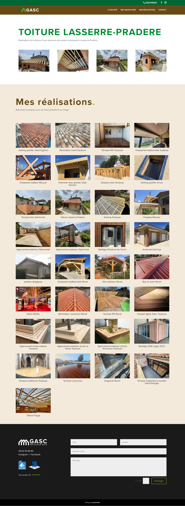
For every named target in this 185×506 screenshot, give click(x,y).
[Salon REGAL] (33, 299)
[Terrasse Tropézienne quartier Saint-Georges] (151, 365)
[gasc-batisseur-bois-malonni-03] (112, 72)
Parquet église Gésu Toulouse (151, 314)
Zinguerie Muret (112, 380)
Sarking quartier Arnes (152, 182)
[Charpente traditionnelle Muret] (72, 266)
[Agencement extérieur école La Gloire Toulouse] (72, 331)
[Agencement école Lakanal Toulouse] (33, 331)
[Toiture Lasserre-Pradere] (72, 202)
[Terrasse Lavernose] (72, 365)
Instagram (23, 454)
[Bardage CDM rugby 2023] (151, 331)
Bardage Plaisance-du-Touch (112, 249)
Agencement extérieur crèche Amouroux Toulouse (112, 347)
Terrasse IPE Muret (112, 314)
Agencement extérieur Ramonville (33, 249)
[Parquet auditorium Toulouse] (33, 365)
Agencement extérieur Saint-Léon (72, 249)
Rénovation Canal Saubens (73, 150)
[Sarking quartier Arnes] (151, 167)
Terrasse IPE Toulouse (112, 150)
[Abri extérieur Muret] (112, 266)
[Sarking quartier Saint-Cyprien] (33, 135)
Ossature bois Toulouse (112, 182)
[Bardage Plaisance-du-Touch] (112, 234)
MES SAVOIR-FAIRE (128, 10)
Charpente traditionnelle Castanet (151, 150)
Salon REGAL (33, 314)
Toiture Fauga (33, 415)
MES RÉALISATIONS (147, 10)
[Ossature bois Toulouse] (112, 167)
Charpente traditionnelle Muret (73, 281)
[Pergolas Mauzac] (151, 202)
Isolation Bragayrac (33, 281)
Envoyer (159, 481)
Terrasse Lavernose (72, 380)
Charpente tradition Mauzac (33, 182)
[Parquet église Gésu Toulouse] (151, 299)
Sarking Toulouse (112, 217)
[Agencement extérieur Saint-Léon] (72, 234)
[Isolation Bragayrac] (33, 266)
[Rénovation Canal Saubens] (72, 135)
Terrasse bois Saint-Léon (33, 217)
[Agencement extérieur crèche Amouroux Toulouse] (112, 331)
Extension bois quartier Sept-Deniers (73, 183)
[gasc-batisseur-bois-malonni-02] (73, 72)
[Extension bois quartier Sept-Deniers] (72, 167)
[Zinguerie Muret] (112, 365)
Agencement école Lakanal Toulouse (33, 347)
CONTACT (162, 10)
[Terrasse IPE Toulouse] (112, 135)
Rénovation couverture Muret (72, 314)
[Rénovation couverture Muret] (72, 299)
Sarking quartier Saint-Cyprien (33, 150)
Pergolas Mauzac (151, 217)
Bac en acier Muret (151, 281)
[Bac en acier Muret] (151, 266)
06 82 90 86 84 (25, 451)
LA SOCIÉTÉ (112, 10)
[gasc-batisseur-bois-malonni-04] (151, 72)
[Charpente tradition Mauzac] (33, 167)
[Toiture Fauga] (33, 400)
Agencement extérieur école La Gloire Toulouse (72, 347)
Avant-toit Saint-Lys (151, 249)
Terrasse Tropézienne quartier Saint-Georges (151, 382)
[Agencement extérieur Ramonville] (33, 234)
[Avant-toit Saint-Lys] (151, 234)
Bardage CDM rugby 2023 (152, 346)
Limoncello (96, 502)
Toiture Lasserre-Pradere (73, 217)
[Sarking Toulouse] (112, 202)
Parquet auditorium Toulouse (33, 380)
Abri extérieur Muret (112, 281)
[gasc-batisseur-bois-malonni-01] (33, 72)
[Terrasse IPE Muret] (112, 299)
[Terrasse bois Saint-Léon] (33, 202)
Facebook (35, 454)
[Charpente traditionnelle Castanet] (151, 135)
